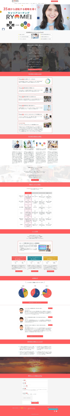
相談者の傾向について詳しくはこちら (35, 302)
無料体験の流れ (54, 3)
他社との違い (27, 3)
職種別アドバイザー (35, 3)
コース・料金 (30, 3)
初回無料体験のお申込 (54, 1)
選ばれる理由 (19, 3)
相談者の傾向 (42, 3)
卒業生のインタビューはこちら (35, 336)
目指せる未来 (23, 3)
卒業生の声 (39, 3)
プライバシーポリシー (52, 407)
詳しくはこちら (50, 271)
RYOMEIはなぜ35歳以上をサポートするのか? (35, 69)
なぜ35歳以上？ (16, 3)
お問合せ (57, 407)
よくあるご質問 (50, 3)
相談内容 (24, 388)
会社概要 (48, 407)
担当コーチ (46, 3)
